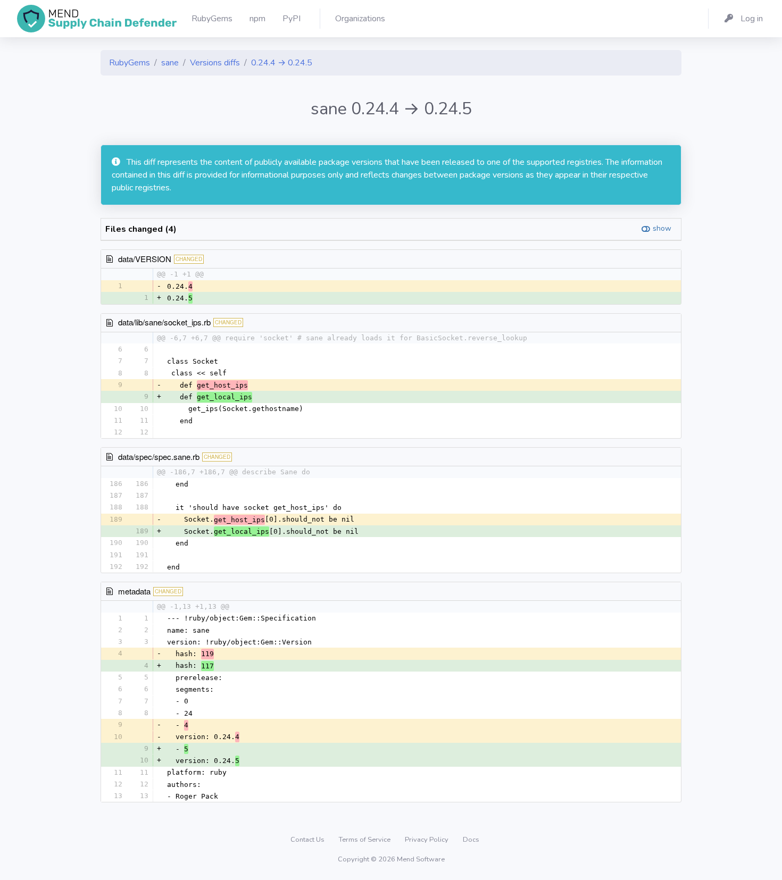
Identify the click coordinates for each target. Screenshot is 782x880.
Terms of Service (365, 839)
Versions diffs (215, 63)
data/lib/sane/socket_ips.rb (164, 322)
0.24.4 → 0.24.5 (281, 63)
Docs (471, 839)
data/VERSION (144, 258)
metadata (134, 591)
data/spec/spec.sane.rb (158, 456)
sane (170, 63)
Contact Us (308, 839)
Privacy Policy (427, 839)
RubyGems (129, 63)
